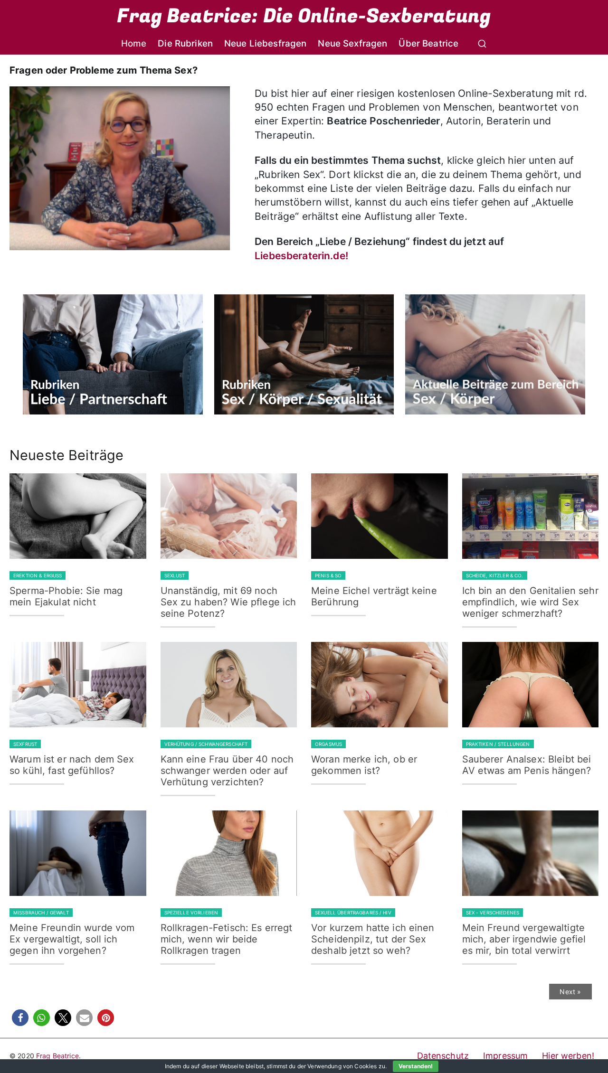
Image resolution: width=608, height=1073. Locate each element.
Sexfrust (25, 744)
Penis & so (328, 575)
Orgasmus (328, 744)
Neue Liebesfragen (265, 43)
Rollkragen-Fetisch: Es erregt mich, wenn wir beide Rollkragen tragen (227, 939)
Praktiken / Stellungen (498, 744)
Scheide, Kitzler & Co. (494, 575)
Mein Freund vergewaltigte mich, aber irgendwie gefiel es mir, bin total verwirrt (524, 939)
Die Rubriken (185, 43)
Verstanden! (416, 1066)
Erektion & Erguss (37, 575)
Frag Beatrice (57, 1056)
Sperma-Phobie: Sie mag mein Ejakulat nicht (66, 596)
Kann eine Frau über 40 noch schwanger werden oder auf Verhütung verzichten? (227, 770)
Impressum (505, 1056)
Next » (570, 992)
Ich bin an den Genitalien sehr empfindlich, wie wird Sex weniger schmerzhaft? (530, 602)
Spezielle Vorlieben (191, 912)
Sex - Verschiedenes (493, 912)
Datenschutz (443, 1056)
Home (134, 43)
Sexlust (174, 575)
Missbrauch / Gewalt (41, 912)
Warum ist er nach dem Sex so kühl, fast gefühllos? (72, 764)
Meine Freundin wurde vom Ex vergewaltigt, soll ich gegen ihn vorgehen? (72, 939)
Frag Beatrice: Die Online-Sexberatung (304, 16)
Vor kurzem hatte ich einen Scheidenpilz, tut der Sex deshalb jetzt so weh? (373, 939)
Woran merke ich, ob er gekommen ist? (364, 764)
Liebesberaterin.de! (301, 256)
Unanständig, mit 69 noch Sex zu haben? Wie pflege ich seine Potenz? (228, 602)
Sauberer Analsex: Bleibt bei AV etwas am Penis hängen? (526, 764)
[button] (20, 1017)
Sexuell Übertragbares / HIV (353, 912)
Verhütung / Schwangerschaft (206, 744)
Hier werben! (568, 1056)
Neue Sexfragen (352, 43)
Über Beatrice (428, 43)
